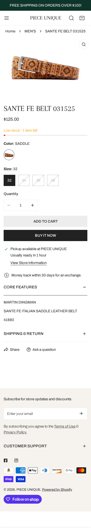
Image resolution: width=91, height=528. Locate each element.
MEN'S (30, 31)
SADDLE (9, 154)
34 (24, 180)
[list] (45, 67)
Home (10, 31)
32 (9, 180)
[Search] (71, 18)
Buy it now (45, 235)
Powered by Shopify (57, 489)
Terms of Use (64, 426)
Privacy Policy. (15, 432)
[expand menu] (6, 18)
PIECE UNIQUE (28, 489)
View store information (28, 263)
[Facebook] (5, 460)
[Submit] (81, 413)
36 (38, 180)
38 (53, 180)
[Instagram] (16, 460)
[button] (82, 18)
